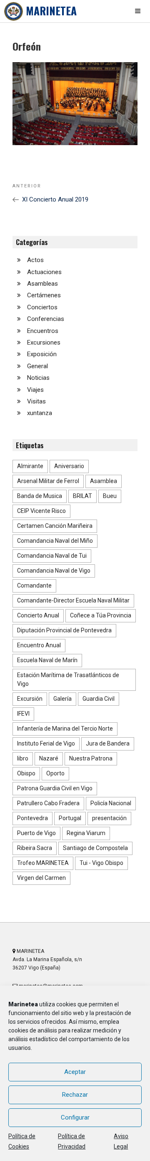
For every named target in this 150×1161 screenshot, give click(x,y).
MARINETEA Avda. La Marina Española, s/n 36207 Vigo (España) (47, 959)
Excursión (29, 698)
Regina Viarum (86, 833)
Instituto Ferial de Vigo (46, 743)
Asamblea (103, 481)
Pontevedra (32, 818)
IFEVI (23, 713)
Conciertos (42, 307)
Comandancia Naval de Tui (52, 555)
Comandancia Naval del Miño (55, 540)
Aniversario (69, 466)
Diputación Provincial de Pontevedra (64, 630)
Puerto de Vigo (36, 833)
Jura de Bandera (108, 743)
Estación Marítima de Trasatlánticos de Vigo (68, 679)
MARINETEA (51, 10)
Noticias (38, 377)
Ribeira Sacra (34, 848)
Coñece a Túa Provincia (100, 615)
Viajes (35, 389)
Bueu (110, 496)
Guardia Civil (98, 698)
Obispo (26, 773)
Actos (35, 260)
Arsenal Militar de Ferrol (48, 481)
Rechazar (75, 1094)
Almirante (30, 466)
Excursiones (43, 342)
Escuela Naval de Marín (47, 660)
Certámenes (44, 295)
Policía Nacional (110, 803)
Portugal (70, 818)
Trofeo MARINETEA (43, 863)
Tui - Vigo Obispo (101, 863)
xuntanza (39, 413)
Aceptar (75, 1072)
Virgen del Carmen (41, 877)
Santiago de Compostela (95, 848)
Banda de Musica (39, 496)
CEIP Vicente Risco (41, 511)
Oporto (55, 773)
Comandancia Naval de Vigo (53, 570)
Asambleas (42, 283)
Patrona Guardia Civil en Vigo (54, 788)
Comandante (34, 585)
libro (22, 758)
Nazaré (48, 758)
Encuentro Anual (39, 645)
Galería (62, 698)
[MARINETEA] (13, 11)
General (37, 366)
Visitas (36, 401)
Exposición (42, 354)
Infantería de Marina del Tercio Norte (65, 728)
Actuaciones (44, 272)
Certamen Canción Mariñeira (54, 525)
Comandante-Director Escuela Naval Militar (73, 600)
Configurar (75, 1117)
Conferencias (45, 319)
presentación (109, 818)
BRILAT (82, 496)
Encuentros (42, 331)
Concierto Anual (38, 615)
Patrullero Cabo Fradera (48, 803)
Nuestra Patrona (90, 758)
